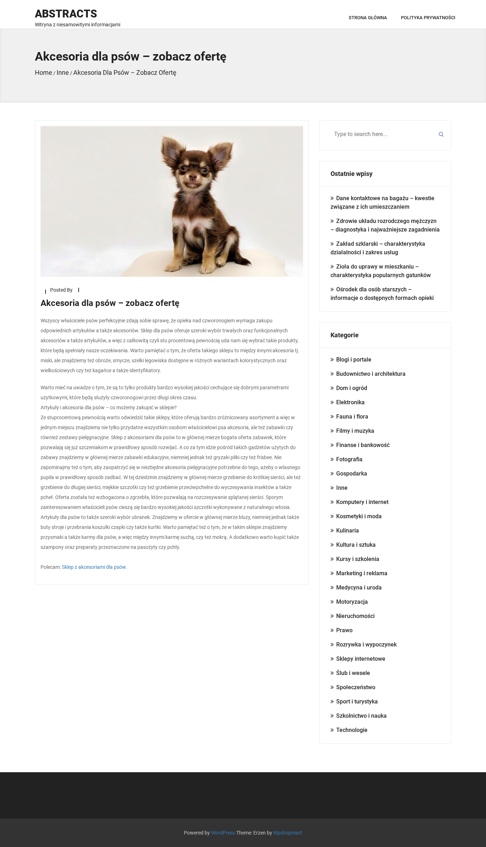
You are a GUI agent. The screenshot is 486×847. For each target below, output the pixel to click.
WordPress (223, 833)
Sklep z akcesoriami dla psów (94, 567)
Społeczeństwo (355, 687)
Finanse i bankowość (363, 445)
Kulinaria (347, 530)
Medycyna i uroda (359, 587)
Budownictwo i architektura (371, 373)
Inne (342, 487)
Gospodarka (351, 473)
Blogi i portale (353, 359)
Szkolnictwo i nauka (361, 715)
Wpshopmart (287, 833)
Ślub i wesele (353, 673)
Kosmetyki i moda (359, 516)
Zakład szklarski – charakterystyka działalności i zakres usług (378, 248)
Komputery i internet (362, 502)
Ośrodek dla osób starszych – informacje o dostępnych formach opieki (382, 293)
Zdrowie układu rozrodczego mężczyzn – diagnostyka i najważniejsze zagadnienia (385, 225)
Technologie (352, 730)
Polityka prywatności (428, 17)
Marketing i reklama (361, 573)
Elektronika (350, 402)
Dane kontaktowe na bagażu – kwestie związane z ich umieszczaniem (382, 202)
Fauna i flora (352, 416)
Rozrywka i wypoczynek (366, 644)
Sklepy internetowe (360, 658)
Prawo (344, 630)
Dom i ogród (351, 388)
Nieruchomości (355, 616)
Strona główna (368, 17)
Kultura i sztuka (356, 544)
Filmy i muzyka (355, 430)
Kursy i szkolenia (357, 559)
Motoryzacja (352, 601)
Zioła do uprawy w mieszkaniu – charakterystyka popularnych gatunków (381, 271)
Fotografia (349, 459)
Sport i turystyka (357, 701)
